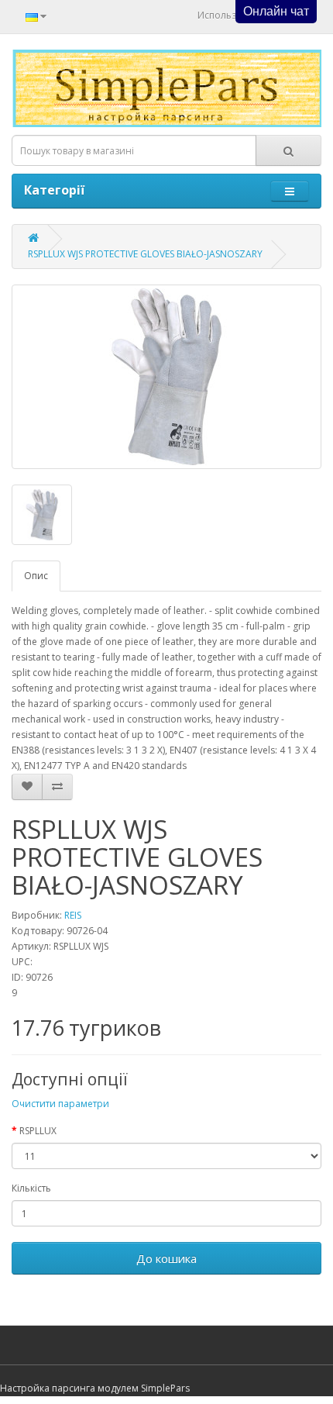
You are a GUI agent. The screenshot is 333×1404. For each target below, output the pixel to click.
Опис (36, 575)
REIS (72, 915)
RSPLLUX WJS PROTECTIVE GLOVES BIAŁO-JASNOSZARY (145, 253)
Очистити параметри (60, 1103)
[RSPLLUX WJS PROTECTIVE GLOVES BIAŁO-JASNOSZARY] (166, 377)
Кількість (31, 1188)
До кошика (166, 1258)
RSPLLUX (38, 1130)
